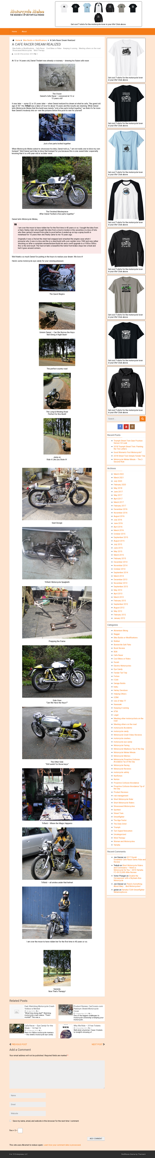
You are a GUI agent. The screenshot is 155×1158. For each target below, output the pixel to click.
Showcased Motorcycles (22, 50)
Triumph (117, 827)
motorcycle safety (121, 772)
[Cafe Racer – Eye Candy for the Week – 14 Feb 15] (16, 1033)
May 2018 (118, 488)
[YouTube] (126, 426)
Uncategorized (120, 834)
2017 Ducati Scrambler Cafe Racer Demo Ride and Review (130, 859)
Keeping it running (70, 48)
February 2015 (120, 558)
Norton (116, 779)
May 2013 (118, 590)
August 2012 (119, 608)
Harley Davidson (121, 690)
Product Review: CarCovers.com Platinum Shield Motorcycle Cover (88, 1008)
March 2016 (119, 530)
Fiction (116, 676)
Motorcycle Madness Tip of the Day (129, 749)
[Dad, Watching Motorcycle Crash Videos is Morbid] (16, 1018)
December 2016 (120, 509)
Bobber (117, 641)
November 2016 (120, 513)
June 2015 (118, 548)
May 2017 (118, 495)
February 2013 (120, 600)
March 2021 (119, 477)
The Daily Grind (120, 824)
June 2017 (118, 492)
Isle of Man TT (120, 701)
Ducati (116, 662)
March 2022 (119, 474)
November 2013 (120, 583)
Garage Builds (119, 683)
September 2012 (121, 604)
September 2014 (121, 572)
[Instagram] (132, 426)
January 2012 (119, 618)
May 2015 (118, 551)
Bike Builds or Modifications (35, 40)
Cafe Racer (40, 48)
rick (15, 54)
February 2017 (120, 506)
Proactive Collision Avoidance (126, 783)
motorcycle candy (121, 731)
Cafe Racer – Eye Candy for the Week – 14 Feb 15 (39, 1026)
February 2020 (120, 484)
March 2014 (119, 576)
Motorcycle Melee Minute (125, 752)
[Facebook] (120, 426)
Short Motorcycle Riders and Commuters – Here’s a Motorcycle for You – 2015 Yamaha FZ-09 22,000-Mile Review (128, 868)
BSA (115, 652)
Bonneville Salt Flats (122, 644)
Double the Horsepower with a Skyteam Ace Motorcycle (127, 878)
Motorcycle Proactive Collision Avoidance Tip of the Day (127, 760)
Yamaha (117, 845)
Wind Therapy (39, 50)
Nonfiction (118, 776)
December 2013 (120, 579)
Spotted (117, 810)
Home (14, 31)
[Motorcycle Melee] (27, 18)
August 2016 (119, 516)
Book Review (119, 648)
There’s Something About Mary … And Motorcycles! (128, 885)
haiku (116, 687)
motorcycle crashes (122, 738)
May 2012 (118, 611)
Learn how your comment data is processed (62, 1145)
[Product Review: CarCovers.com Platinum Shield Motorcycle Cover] (65, 1014)
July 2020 (118, 481)
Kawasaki (118, 704)
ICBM (116, 697)
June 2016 (118, 523)
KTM (116, 711)
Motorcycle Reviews (122, 769)
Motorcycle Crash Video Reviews (128, 735)
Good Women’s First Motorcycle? (128, 452)
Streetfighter (119, 817)
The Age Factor (120, 820)
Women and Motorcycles (124, 841)
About (24, 31)
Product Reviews (121, 792)
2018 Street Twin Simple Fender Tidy (129, 456)
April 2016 (118, 527)
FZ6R (116, 680)
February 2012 (120, 615)
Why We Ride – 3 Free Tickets (87, 1025)
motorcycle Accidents (123, 728)
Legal (116, 715)
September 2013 (121, 586)
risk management (121, 796)
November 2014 (120, 565)
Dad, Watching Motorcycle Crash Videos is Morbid (39, 1007)
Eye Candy (118, 669)
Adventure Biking (121, 630)
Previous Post (19, 1044)
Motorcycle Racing (121, 765)
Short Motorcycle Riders (124, 803)
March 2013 (119, 597)
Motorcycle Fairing (121, 745)
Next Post (97, 1044)
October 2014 (119, 569)
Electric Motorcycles (122, 666)
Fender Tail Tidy (120, 673)
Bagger (117, 634)
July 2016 (118, 520)
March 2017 (119, 502)
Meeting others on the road (90, 48)
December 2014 (120, 562)
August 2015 (119, 541)
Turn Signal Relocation (123, 831)
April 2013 (118, 593)
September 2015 (121, 537)
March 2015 (119, 555)
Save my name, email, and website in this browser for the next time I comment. (46, 1121)
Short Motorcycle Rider (123, 799)
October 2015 (119, 534)
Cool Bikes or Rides (54, 48)
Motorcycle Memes (122, 756)
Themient (142, 1154)
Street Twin (118, 813)
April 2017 (118, 499)
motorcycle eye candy (123, 742)
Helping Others (120, 694)
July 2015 (118, 544)
